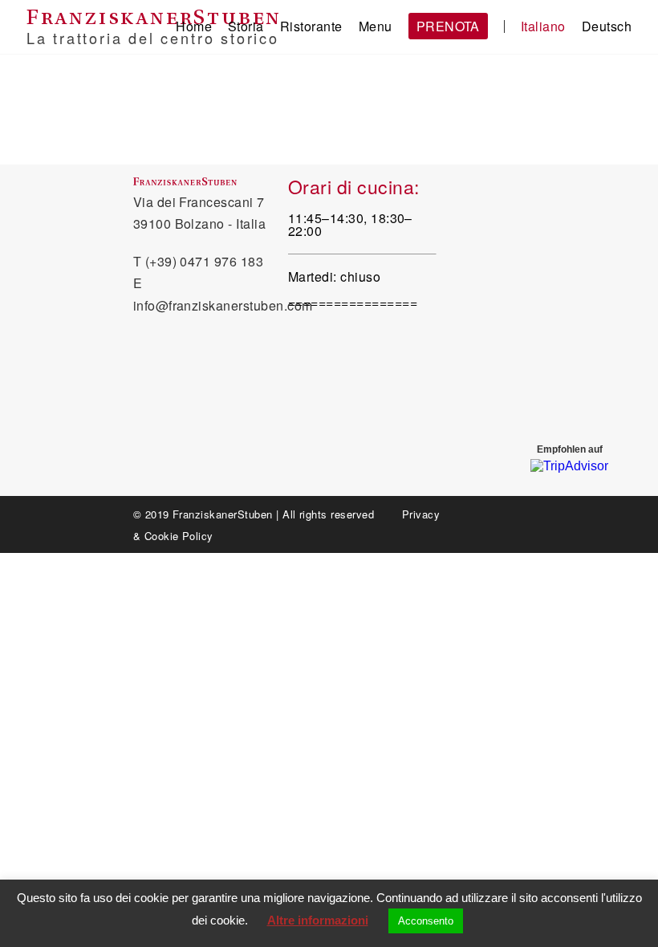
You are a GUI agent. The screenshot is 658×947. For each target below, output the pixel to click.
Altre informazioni (317, 920)
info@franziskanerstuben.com (223, 305)
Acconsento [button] (425, 921)
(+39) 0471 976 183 (204, 261)
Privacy (421, 514)
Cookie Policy (178, 535)
